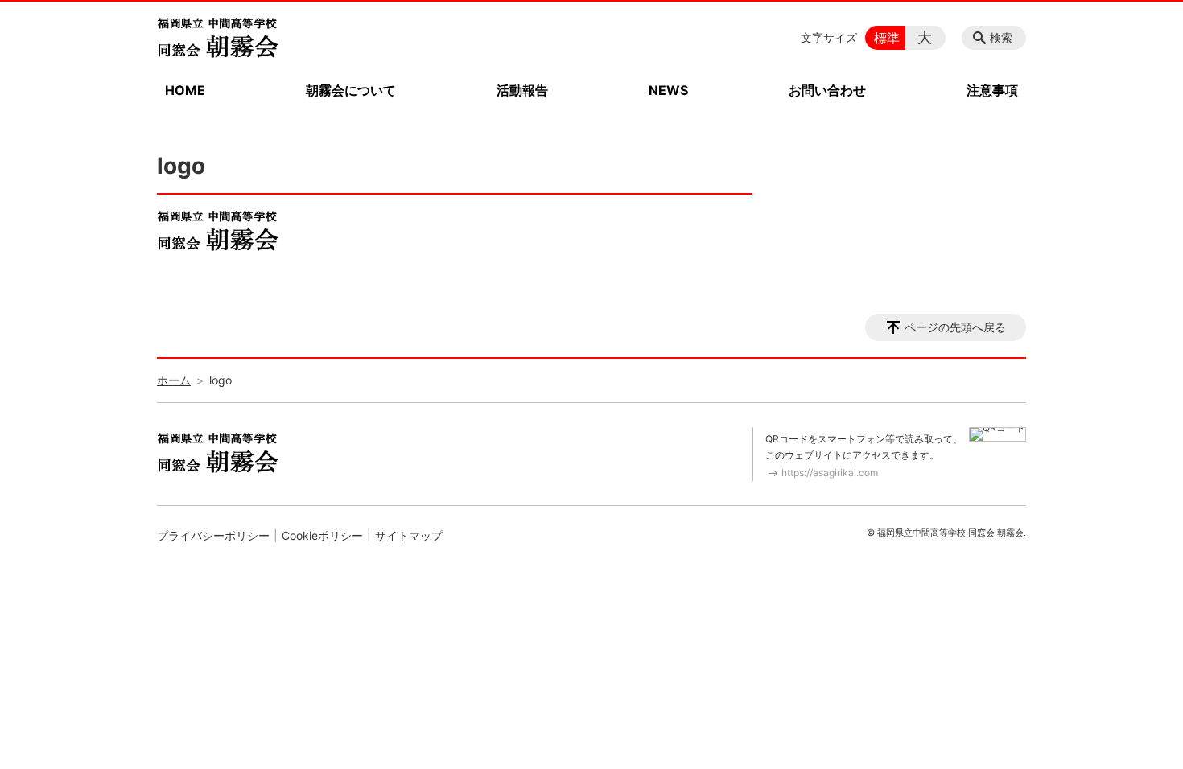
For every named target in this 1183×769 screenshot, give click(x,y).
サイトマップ (409, 535)
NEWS (668, 90)
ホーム (174, 380)
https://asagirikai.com (829, 473)
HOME (185, 90)
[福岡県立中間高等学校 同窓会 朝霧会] (217, 38)
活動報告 (522, 90)
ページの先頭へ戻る (955, 327)
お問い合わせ (827, 90)
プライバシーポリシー (213, 535)
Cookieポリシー (322, 535)
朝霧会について (351, 90)
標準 (887, 38)
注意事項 (992, 90)
